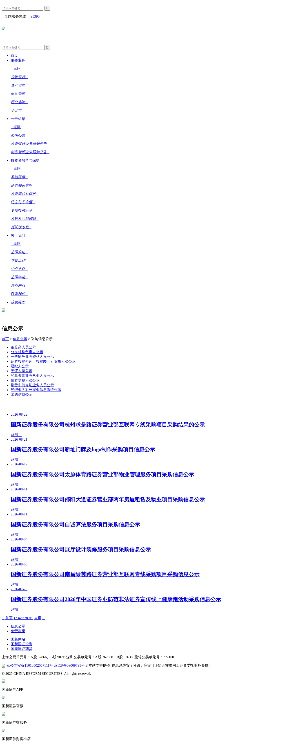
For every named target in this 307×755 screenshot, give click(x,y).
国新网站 (18, 639)
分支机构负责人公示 (27, 352)
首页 (5, 339)
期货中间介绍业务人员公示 (32, 385)
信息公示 (20, 339)
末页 (37, 618)
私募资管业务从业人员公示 (32, 376)
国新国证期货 (21, 649)
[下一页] (43, 618)
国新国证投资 (21, 644)
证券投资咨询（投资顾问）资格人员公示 (43, 361)
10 (31, 618)
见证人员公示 (21, 371)
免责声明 (18, 631)
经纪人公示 (20, 366)
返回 (17, 69)
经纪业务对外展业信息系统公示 (36, 390)
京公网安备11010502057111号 (30, 665)
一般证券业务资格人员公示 (32, 357)
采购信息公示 (21, 394)
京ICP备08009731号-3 (71, 665)
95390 (35, 16)
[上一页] (3, 618)
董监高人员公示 (23, 347)
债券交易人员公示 (25, 380)
